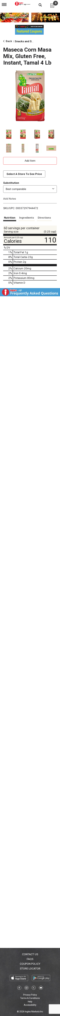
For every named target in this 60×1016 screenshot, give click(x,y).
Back (8, 41)
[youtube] (41, 988)
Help (30, 1001)
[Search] (38, 4)
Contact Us (30, 954)
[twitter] (34, 988)
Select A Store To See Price (24, 174)
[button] (8, 134)
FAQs (30, 959)
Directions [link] (44, 217)
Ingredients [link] (26, 217)
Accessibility (30, 1005)
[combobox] (30, 189)
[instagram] (26, 988)
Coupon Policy (30, 963)
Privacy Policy (30, 995)
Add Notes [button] (9, 198)
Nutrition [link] (9, 217)
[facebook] (19, 988)
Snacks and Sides (26, 41)
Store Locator (30, 968)
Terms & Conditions (30, 998)
